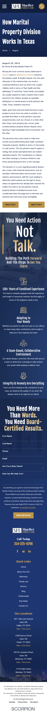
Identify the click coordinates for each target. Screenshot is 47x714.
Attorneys (23, 577)
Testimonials (23, 596)
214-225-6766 (23, 544)
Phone (5, 451)
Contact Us (23, 606)
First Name (7, 436)
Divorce (23, 586)
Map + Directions (23, 629)
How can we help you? (12, 474)
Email (4, 459)
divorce (5, 75)
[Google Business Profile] (23, 551)
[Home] (22, 6)
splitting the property (24, 75)
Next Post (36, 205)
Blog (23, 591)
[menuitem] (12, 702)
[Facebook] (17, 551)
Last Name (7, 443)
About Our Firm (23, 572)
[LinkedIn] (29, 551)
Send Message (23, 515)
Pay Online (23, 601)
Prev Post (10, 205)
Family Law (23, 581)
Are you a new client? (12, 466)
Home (23, 567)
